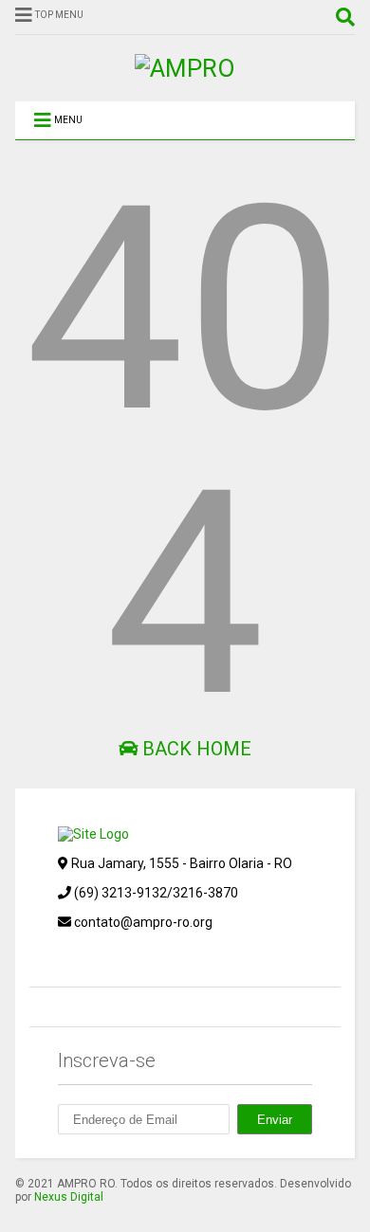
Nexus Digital (68, 1197)
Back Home (194, 748)
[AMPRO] (185, 68)
